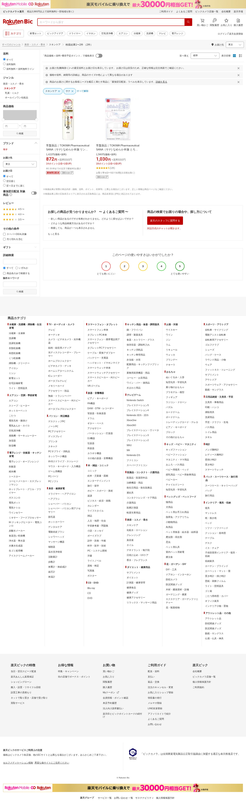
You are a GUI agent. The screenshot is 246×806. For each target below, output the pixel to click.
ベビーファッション (176, 454)
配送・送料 (153, 671)
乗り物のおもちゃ (175, 387)
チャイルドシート (175, 484)
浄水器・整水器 (17, 540)
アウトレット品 (213, 618)
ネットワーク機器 (57, 456)
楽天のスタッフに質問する (165, 220)
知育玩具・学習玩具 (176, 382)
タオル (208, 437)
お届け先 (7, 158)
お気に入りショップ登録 (160, 692)
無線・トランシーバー (59, 396)
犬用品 (169, 507)
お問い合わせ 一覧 (123, 798)
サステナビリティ (144, 798)
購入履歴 (107, 687)
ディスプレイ (55, 436)
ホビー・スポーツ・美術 (100, 490)
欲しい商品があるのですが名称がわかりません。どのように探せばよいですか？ (92, 218)
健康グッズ (132, 592)
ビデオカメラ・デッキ (59, 366)
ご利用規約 (198, 687)
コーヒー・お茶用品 (137, 377)
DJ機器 (91, 438)
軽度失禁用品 (133, 512)
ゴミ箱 (208, 591)
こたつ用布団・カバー (216, 596)
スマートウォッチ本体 (99, 368)
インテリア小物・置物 (216, 606)
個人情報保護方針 (202, 682)
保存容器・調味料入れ (138, 344)
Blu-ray (91, 588)
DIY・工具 (171, 569)
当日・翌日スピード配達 (23, 671)
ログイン (222, 33)
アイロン (13, 368)
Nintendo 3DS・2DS (137, 415)
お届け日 (7, 171)
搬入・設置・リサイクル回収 (26, 687)
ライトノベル (94, 560)
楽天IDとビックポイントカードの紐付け (122, 715)
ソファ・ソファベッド (216, 528)
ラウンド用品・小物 (215, 359)
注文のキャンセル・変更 (160, 687)
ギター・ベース (95, 423)
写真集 (90, 570)
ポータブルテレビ (57, 381)
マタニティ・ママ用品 (177, 459)
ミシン (12, 373)
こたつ (12, 415)
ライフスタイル (95, 510)
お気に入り (108, 676)
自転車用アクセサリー (216, 339)
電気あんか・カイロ (19, 425)
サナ (5, 149)
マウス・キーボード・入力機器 (64, 466)
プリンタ (52, 441)
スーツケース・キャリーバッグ (221, 485)
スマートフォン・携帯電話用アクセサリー (103, 341)
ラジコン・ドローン (176, 402)
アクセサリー (94, 428)
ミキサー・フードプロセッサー (25, 517)
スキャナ (52, 446)
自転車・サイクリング (216, 329)
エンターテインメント (99, 480)
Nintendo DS (133, 455)
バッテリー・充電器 (97, 358)
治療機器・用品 (135, 482)
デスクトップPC (56, 421)
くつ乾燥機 (14, 358)
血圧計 (51, 572)
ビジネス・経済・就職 (99, 500)
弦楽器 (90, 443)
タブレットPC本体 (97, 334)
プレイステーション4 (138, 410)
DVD (89, 598)
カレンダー (93, 505)
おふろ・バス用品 (175, 464)
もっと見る (53, 234)
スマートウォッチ (214, 469)
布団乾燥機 (14, 353)
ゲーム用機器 (55, 471)
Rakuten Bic (18, 22)
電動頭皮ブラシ (56, 532)
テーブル (209, 538)
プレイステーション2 (138, 440)
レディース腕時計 (214, 454)
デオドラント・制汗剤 (138, 550)
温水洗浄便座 (55, 552)
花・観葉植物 (173, 607)
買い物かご (108, 671)
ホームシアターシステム (61, 371)
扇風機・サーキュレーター (23, 435)
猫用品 (169, 502)
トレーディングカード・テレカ (182, 422)
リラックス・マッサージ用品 (142, 602)
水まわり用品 (133, 387)
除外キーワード (11, 278)
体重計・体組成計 (57, 567)
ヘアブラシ (54, 499)
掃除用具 (209, 412)
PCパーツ (53, 476)
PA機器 (91, 403)
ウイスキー (171, 329)
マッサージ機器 (56, 542)
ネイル (130, 545)
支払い (151, 676)
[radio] (4, 59)
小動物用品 (171, 522)
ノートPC (53, 426)
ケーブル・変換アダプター (101, 353)
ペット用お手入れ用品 (177, 512)
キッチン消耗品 (135, 349)
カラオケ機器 (94, 453)
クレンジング (133, 535)
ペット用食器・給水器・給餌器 (182, 532)
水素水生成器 (16, 545)
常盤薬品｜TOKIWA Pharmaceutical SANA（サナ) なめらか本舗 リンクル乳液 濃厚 (67, 149)
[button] (11, 115)
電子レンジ (177, 33)
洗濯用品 (209, 417)
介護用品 (131, 502)
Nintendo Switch (135, 400)
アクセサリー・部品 (58, 391)
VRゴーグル (93, 386)
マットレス (211, 513)
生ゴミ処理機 (16, 550)
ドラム (90, 418)
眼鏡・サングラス (214, 389)
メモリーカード (56, 386)
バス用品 (209, 427)
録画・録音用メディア (59, 348)
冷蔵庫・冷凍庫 (17, 333)
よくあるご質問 (184, 11)
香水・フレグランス (137, 560)
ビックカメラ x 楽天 (13, 11)
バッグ (208, 490)
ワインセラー (16, 512)
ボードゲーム (173, 417)
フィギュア (171, 397)
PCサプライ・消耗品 (59, 451)
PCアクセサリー (56, 431)
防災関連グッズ (174, 584)
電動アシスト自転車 (215, 334)
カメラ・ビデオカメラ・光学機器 (64, 341)
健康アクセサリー (136, 597)
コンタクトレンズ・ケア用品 (142, 497)
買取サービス (18, 703)
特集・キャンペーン (68, 671)
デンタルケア (55, 527)
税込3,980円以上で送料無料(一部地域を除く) (50, 11)
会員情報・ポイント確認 (115, 698)
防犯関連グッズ (213, 623)
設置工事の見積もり (21, 692)
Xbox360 (131, 425)
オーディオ (54, 334)
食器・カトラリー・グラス (140, 339)
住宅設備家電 (16, 383)
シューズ (209, 349)
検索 (21, 133)
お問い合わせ (155, 724)
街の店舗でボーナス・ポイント (74, 676)
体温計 (51, 576)
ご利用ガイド (166, 11)
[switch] (34, 193)
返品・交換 (153, 682)
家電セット (35, 33)
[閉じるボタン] (239, 68)
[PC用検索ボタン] (188, 22)
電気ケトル (14, 507)
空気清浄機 (107, 33)
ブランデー (171, 359)
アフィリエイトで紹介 (159, 713)
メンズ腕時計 (212, 449)
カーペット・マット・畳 (217, 571)
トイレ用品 (211, 432)
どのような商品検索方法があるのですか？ (73, 223)
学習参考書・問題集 (97, 525)
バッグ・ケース (213, 354)
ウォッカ (170, 354)
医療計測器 (132, 507)
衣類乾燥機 (14, 348)
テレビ (162, 33)
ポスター (92, 575)
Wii (128, 450)
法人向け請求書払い (113, 708)
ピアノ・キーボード (97, 398)
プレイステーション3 (138, 435)
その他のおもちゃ (175, 437)
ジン (168, 339)
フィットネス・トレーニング (220, 369)
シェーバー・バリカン (59, 504)
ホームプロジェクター (59, 361)
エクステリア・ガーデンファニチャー (182, 601)
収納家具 (209, 561)
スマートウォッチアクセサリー (103, 372)
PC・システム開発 (97, 550)
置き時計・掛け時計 (215, 576)
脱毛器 (51, 517)
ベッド (208, 523)
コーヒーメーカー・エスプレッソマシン (25, 483)
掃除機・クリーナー (19, 363)
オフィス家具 (212, 601)
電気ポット (14, 502)
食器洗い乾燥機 (17, 535)
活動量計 (52, 557)
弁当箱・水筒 (133, 359)
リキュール (171, 349)
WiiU (129, 445)
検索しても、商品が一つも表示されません (73, 228)
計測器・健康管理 (136, 582)
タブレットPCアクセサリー (101, 348)
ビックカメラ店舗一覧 (206, 11)
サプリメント (133, 572)
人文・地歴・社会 (96, 520)
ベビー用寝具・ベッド (177, 469)
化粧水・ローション (137, 530)
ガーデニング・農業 (176, 594)
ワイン (169, 334)
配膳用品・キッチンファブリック (143, 366)
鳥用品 (169, 527)
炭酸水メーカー (17, 530)
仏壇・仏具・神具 (214, 638)
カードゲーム (173, 412)
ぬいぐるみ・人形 (175, 377)
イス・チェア (212, 548)
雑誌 (89, 515)
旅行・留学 (93, 485)
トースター (14, 476)
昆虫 (168, 542)
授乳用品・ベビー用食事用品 (181, 474)
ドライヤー (75, 33)
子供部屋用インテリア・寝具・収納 (221, 554)
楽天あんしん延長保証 (22, 676)
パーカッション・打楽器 (100, 433)
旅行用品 (209, 495)
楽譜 (89, 495)
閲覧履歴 (107, 682)
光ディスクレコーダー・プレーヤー (64, 354)
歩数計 (51, 562)
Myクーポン (109, 692)
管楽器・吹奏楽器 (96, 413)
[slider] (3, 119)
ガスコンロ (14, 497)
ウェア (208, 364)
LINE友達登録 (155, 708)
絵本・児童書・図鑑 (97, 475)
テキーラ (170, 364)
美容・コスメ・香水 (34, 44)
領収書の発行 (155, 698)
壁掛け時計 (211, 459)
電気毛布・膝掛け (18, 420)
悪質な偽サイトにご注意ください (52, 762)
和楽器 (90, 448)
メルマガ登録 (155, 703)
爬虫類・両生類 (174, 537)
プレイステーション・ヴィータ (143, 430)
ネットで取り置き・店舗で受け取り (29, 698)
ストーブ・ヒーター (19, 405)
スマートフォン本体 (97, 329)
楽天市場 (238, 11)
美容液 (130, 540)
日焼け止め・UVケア (137, 555)
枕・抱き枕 (211, 518)
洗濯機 (149, 33)
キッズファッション (176, 449)
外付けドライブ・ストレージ (63, 461)
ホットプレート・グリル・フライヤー (25, 491)
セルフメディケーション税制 (18, 762)
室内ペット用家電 (175, 552)
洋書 (89, 555)
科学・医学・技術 (96, 545)
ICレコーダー (55, 376)
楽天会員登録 (236, 33)
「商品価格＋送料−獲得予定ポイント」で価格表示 (68, 55)
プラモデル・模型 (175, 392)
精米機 (12, 471)
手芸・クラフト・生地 (216, 422)
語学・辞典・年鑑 (96, 540)
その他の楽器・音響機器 (100, 458)
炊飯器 (12, 466)
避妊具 (130, 492)
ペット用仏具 (173, 547)
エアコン (123, 33)
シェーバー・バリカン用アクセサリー (64, 510)
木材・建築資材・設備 (177, 589)
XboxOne (131, 420)
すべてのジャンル (11, 44)
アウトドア (211, 379)
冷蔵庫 (137, 33)
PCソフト (53, 481)
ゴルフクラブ (212, 344)
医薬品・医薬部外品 (137, 477)
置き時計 (209, 464)
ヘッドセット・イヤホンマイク (103, 363)
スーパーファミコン (137, 465)
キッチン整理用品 (136, 354)
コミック (92, 470)
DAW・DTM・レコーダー (100, 408)
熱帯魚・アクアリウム (177, 517)
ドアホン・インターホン (178, 574)
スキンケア (132, 525)
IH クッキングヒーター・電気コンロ (25, 524)
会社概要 (226, 11)
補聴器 (51, 547)
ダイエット (132, 577)
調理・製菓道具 (135, 334)
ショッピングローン (21, 682)
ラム (168, 344)
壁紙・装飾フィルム (215, 581)
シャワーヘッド (56, 537)
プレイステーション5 (138, 405)
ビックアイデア (55, 33)
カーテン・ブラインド (216, 566)
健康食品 (131, 587)
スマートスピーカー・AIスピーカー (64, 402)
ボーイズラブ (94, 535)
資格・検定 (93, 565)
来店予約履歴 (110, 703)
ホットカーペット (18, 410)
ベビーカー (171, 479)
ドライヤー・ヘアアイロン (62, 494)
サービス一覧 (105, 798)
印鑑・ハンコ (212, 407)
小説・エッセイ (95, 530)
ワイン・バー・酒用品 (138, 382)
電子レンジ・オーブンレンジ (24, 461)
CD (89, 593)
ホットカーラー (56, 522)
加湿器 (12, 440)
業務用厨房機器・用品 (138, 372)
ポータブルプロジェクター (62, 409)
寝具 (207, 508)
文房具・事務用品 (214, 402)
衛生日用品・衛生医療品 (139, 487)
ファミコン (132, 460)
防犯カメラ (171, 579)
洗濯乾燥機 (14, 343)
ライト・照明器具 (18, 388)
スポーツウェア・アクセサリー (221, 384)
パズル (169, 407)
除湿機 (12, 445)
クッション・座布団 (215, 533)
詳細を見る (161, 81)
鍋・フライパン (135, 329)
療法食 (169, 557)
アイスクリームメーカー (21, 555)
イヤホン (91, 33)
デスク (208, 543)
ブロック (170, 432)
